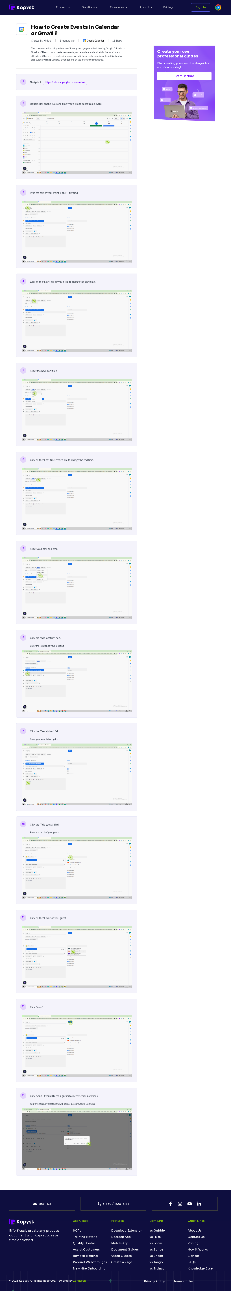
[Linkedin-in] (199, 1204)
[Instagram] (180, 1204)
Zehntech (79, 1280)
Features (117, 1221)
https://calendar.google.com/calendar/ (65, 82)
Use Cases (80, 1221)
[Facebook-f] (170, 1204)
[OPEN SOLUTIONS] (96, 7)
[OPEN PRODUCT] (69, 7)
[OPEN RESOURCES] (126, 7)
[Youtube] (190, 1204)
